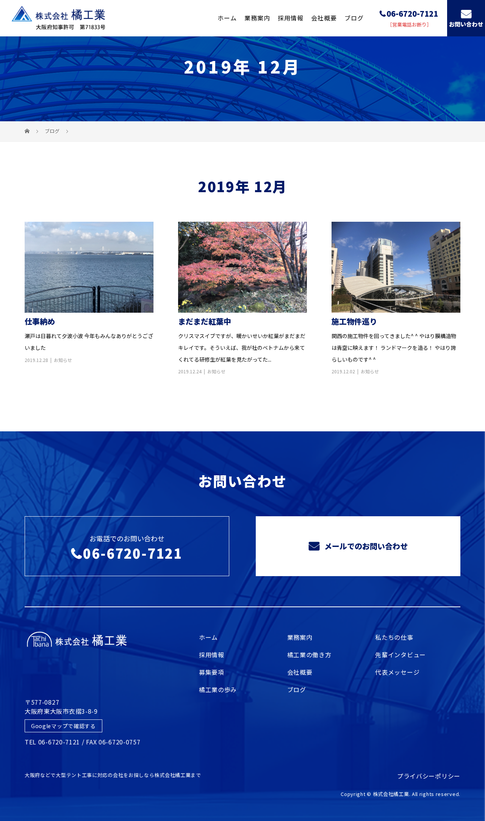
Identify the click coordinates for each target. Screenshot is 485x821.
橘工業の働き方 (309, 654)
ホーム (227, 17)
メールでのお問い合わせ (365, 546)
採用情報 (291, 17)
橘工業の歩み (218, 689)
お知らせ (63, 360)
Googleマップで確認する (63, 726)
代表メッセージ (397, 672)
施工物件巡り (354, 321)
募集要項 (211, 672)
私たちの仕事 (394, 637)
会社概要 (324, 17)
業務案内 (257, 17)
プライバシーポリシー (428, 775)
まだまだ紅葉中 (204, 321)
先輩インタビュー (400, 654)
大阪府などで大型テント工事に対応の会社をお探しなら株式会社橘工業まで (113, 775)
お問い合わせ (466, 24)
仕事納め (40, 321)
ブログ (354, 17)
